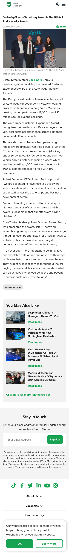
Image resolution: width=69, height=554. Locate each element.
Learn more (49, 544)
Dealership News (13, 286)
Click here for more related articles (28, 395)
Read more (35, 322)
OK (20, 544)
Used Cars (35, 80)
